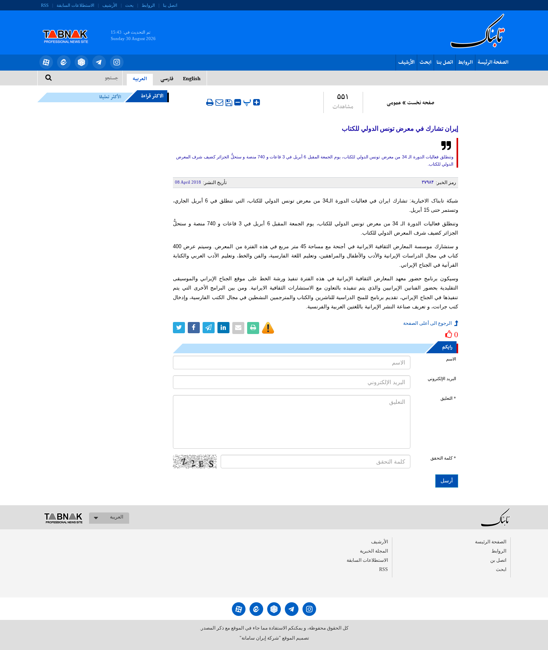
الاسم (451, 359)
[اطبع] (209, 102)
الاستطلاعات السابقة (75, 5)
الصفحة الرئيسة (493, 62)
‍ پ (248, 101)
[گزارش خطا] (268, 328)
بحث (129, 5)
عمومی (394, 103)
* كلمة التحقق (443, 458)
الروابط (148, 5)
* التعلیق (448, 398)
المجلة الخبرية (374, 551)
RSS (45, 5)
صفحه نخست (420, 103)
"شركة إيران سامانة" (260, 638)
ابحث (425, 62)
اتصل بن (498, 560)
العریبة (116, 517)
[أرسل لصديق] (219, 102)
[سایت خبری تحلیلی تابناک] (70, 27)
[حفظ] (228, 102)
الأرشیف (109, 5)
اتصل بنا (170, 5)
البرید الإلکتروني (442, 379)
